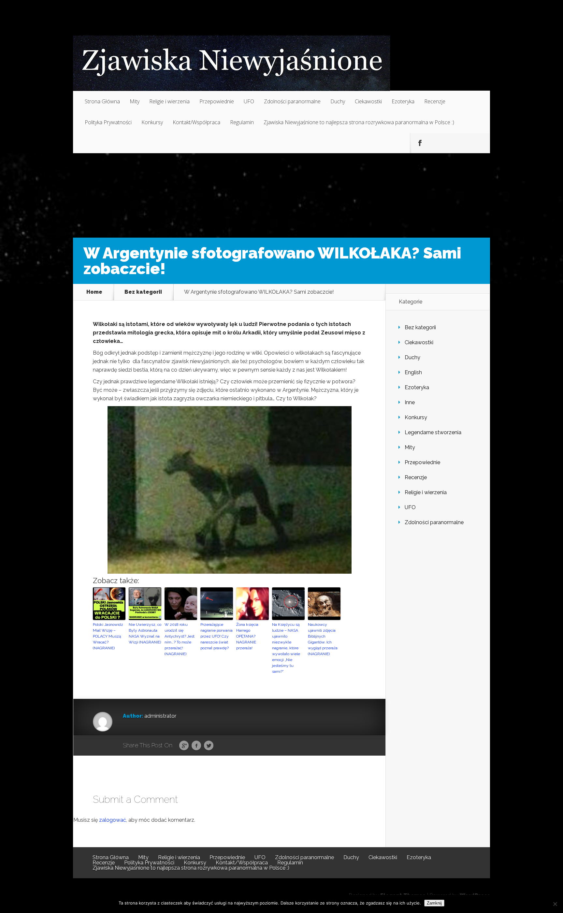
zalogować (112, 820)
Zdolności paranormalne (292, 101)
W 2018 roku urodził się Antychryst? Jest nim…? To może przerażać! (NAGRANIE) (180, 639)
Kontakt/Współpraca (196, 122)
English (413, 372)
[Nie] (555, 904)
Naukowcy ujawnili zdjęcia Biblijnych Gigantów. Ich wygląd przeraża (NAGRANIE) (323, 639)
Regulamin (242, 122)
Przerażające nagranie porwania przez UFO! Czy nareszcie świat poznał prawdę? (216, 636)
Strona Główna (102, 101)
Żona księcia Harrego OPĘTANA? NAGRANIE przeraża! (247, 636)
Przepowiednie (216, 101)
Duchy (337, 101)
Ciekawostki (368, 101)
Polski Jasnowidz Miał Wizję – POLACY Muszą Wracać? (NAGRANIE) (108, 636)
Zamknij (434, 903)
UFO (249, 101)
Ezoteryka (403, 101)
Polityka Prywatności (108, 122)
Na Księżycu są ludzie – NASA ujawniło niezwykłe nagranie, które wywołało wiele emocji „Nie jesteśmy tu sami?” (286, 648)
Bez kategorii (143, 292)
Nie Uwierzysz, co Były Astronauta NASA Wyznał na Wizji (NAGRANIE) (145, 633)
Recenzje (434, 101)
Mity (134, 101)
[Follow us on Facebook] (420, 143)
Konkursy (152, 122)
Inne (410, 402)
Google (184, 746)
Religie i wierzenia (169, 101)
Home (94, 292)
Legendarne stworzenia (433, 432)
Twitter (209, 746)
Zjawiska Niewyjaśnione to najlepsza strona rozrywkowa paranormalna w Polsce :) (359, 122)
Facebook (196, 746)
